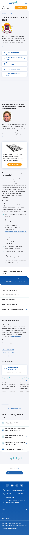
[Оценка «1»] (11, 458)
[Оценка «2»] (14, 458)
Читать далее (5, 47)
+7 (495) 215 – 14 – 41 (8, 349)
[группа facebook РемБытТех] (16, 485)
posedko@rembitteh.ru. (15, 336)
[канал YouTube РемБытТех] (12, 485)
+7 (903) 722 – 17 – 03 (8, 352)
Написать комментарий (14, 473)
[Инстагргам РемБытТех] (7, 485)
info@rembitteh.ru (10, 356)
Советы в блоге (6, 381)
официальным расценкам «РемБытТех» (16, 231)
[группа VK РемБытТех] (21, 485)
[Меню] (26, 3)
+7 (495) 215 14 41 (10, 493)
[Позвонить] (3, 4)
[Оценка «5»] (22, 458)
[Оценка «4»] (19, 458)
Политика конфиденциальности (9, 528)
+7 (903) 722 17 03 (20, 493)
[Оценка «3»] (16, 458)
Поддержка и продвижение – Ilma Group (11, 531)
